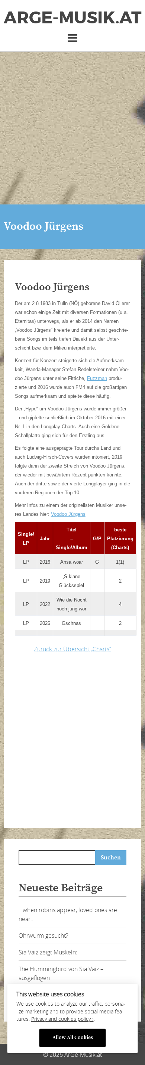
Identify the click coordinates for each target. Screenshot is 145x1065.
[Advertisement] (72, 128)
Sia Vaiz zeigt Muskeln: (48, 952)
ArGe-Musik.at (72, 18)
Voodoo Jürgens (68, 514)
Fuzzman (97, 378)
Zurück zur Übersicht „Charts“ (72, 649)
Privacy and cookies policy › (62, 1019)
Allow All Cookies (72, 1038)
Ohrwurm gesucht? (43, 935)
